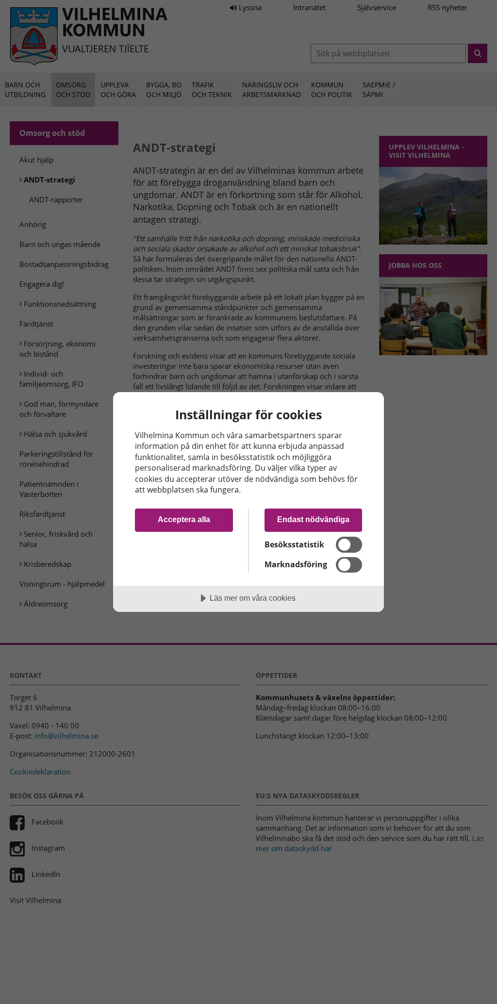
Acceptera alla (184, 519)
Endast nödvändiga (313, 519)
